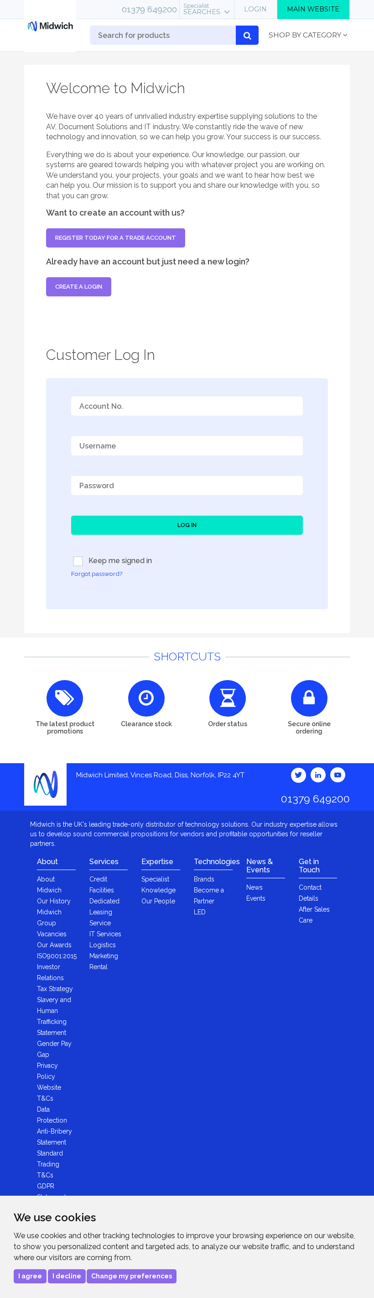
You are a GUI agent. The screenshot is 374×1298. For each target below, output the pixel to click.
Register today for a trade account (115, 237)
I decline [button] (66, 1276)
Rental (98, 967)
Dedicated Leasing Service (104, 912)
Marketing (103, 956)
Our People (158, 901)
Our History (54, 901)
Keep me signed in (119, 560)
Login (255, 9)
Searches (201, 9)
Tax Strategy (55, 988)
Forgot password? (96, 573)
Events (255, 898)
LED (200, 912)
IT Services (105, 934)
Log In (187, 525)
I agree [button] (30, 1276)
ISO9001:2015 (57, 956)
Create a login (78, 286)
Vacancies (52, 934)
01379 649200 (149, 9)
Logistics (102, 945)
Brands (204, 879)
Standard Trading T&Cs (50, 1164)
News (254, 887)
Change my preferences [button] (131, 1276)
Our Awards (54, 945)
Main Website (313, 9)
